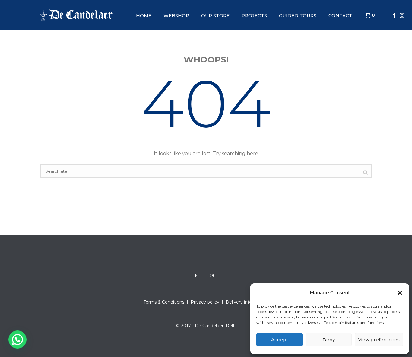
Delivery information (247, 302)
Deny (328, 340)
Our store (215, 15)
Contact (340, 15)
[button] (400, 293)
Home (143, 15)
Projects (254, 15)
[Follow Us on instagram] (211, 275)
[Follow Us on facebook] (195, 275)
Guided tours (297, 15)
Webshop (176, 15)
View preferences (379, 340)
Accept (279, 340)
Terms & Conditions (164, 302)
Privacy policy (205, 302)
